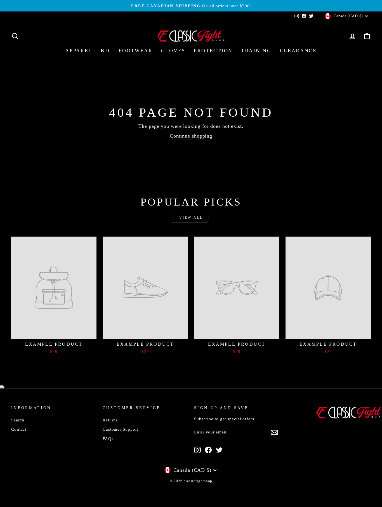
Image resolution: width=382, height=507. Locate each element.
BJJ (105, 50)
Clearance (298, 50)
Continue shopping (191, 136)
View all (191, 218)
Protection (213, 50)
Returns (110, 420)
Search (17, 420)
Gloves (173, 50)
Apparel (78, 50)
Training (256, 50)
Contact (18, 429)
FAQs (108, 438)
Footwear (136, 50)
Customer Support (120, 429)
